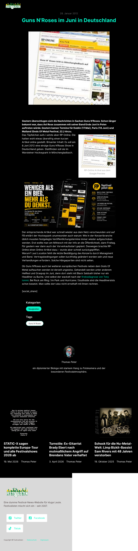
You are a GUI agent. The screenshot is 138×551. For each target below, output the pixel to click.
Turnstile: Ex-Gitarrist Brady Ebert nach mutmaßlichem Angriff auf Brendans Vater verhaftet (68, 449)
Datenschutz (32, 540)
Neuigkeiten (33, 309)
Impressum (44, 540)
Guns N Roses (35, 323)
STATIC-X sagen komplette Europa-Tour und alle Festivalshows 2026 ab (21, 449)
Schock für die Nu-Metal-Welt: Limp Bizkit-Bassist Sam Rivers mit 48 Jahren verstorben (113, 449)
